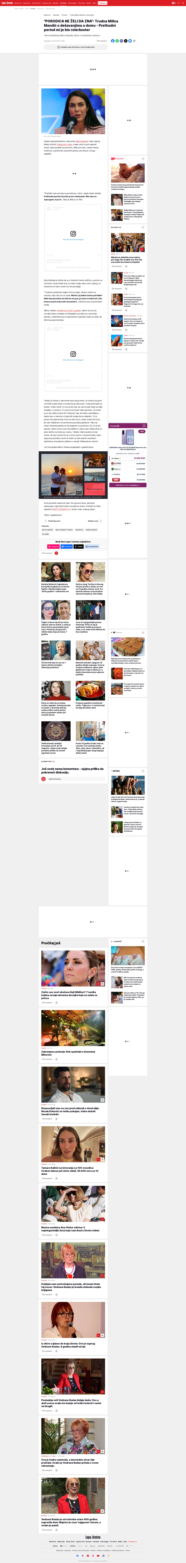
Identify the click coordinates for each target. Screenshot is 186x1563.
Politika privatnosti (118, 1550)
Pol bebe (45, 534)
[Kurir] (55, 1546)
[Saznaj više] (143, 158)
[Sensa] (109, 1546)
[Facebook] (77, 1556)
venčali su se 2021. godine (69, 310)
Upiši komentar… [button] (55, 779)
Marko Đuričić (91, 530)
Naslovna (47, 15)
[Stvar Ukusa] (129, 1546)
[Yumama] (119, 1546)
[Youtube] (98, 1556)
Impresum (67, 1550)
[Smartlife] (101, 1546)
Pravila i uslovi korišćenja (80, 1550)
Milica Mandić (82, 141)
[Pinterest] (88, 1556)
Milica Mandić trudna (64, 530)
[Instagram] (93, 1556)
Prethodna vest (54, 521)
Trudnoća (79, 530)
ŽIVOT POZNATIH (60, 509)
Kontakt (92, 1550)
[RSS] (108, 1556)
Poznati (64, 15)
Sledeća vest (93, 521)
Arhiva (127, 1550)
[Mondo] (63, 1546)
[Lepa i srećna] (7, 3)
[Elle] (80, 1546)
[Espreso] (72, 1546)
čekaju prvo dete (64, 144)
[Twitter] (83, 1556)
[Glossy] (92, 1546)
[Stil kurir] (86, 1546)
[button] (102, 41)
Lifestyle (56, 15)
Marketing (59, 1550)
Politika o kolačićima (103, 1550)
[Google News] (103, 1556)
